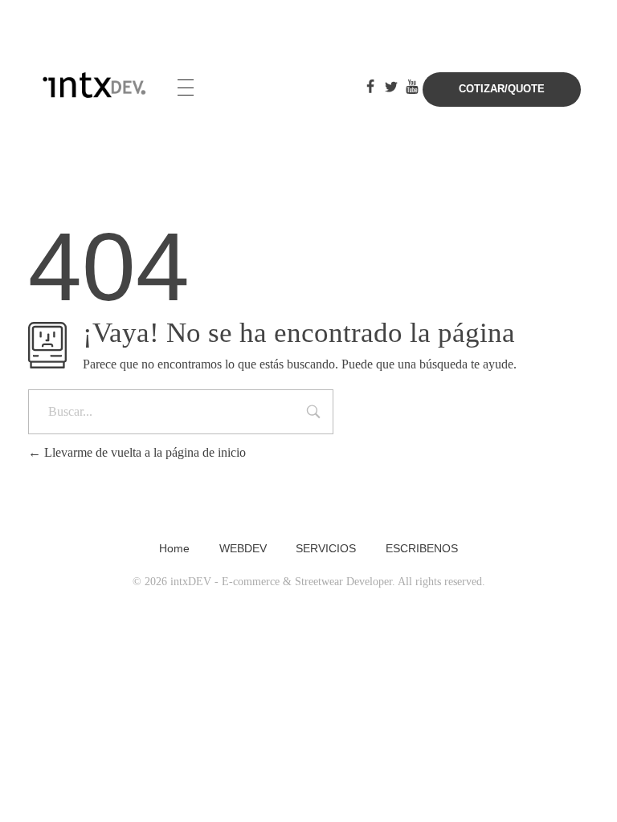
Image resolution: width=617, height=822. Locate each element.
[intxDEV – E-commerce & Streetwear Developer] (94, 85)
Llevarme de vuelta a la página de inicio (143, 452)
